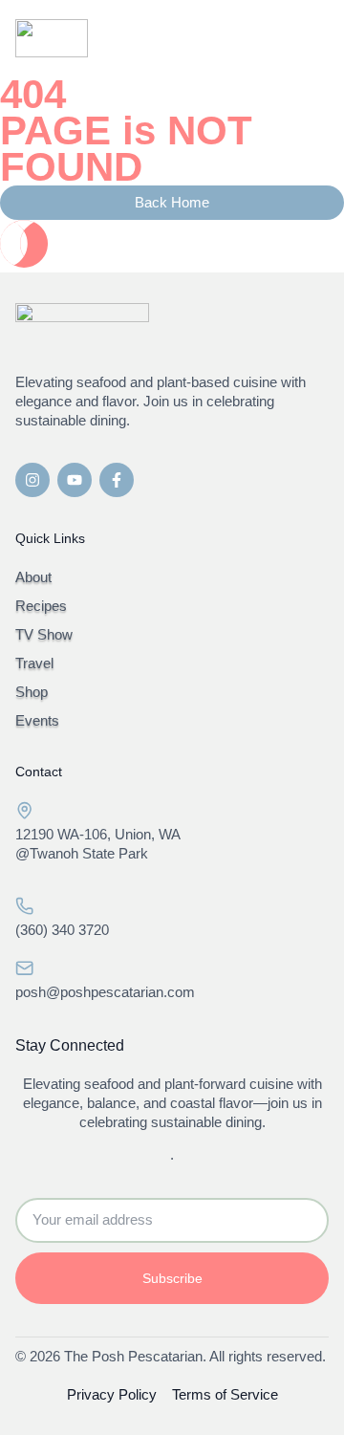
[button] (308, 38)
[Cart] (266, 41)
